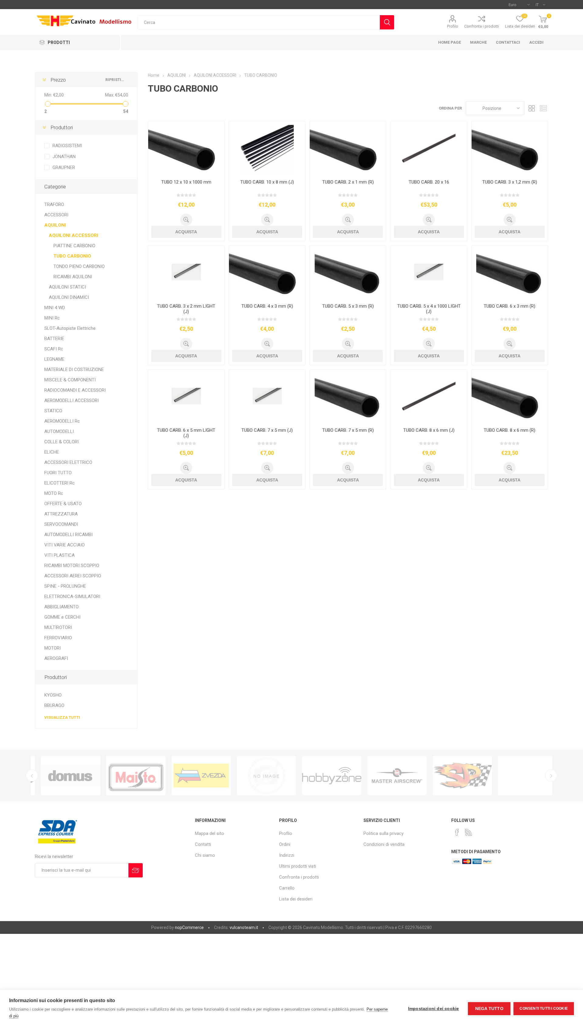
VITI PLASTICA (59, 555)
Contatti (203, 844)
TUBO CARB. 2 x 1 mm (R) (348, 182)
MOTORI (52, 648)
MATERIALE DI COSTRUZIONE (74, 369)
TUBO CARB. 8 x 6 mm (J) (429, 430)
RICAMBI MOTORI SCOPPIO (71, 565)
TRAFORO (54, 204)
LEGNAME (54, 359)
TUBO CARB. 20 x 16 (429, 182)
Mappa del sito (209, 833)
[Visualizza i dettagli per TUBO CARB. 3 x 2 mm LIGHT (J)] (186, 272)
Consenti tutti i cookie (544, 1008)
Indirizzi (286, 855)
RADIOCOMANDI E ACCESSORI (75, 390)
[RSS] (468, 832)
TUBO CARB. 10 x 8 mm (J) (267, 182)
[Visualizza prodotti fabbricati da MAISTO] (128, 775)
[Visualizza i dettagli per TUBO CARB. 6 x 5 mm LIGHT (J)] (186, 396)
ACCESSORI (56, 215)
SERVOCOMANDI (61, 524)
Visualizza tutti (62, 717)
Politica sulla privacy (383, 833)
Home (153, 75)
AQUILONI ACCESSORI (73, 235)
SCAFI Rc (53, 349)
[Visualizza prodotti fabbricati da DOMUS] (63, 775)
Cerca (387, 22)
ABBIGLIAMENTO (61, 607)
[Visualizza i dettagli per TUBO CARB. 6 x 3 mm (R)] (510, 272)
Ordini (284, 844)
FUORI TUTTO (58, 472)
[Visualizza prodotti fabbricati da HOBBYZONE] (324, 775)
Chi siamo (205, 855)
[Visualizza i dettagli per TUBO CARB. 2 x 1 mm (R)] (348, 148)
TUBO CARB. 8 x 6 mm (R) (509, 430)
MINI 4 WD (54, 307)
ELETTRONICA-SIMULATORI (72, 596)
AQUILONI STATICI (67, 287)
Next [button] (551, 775)
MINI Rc (52, 318)
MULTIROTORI (58, 627)
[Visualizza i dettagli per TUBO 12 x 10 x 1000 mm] (186, 148)
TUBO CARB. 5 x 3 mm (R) (348, 306)
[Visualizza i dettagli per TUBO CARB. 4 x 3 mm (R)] (267, 272)
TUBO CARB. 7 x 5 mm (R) (348, 430)
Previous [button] (32, 775)
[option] (63, 775)
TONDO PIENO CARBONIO (79, 266)
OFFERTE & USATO (63, 503)
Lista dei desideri (295, 899)
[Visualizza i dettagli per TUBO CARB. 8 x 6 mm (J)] (429, 396)
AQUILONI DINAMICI (69, 297)
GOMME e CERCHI (62, 617)
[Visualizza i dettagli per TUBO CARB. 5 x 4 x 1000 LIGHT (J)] (429, 272)
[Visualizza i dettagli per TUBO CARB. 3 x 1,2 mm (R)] (510, 148)
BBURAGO (54, 705)
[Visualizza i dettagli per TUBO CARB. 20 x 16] (429, 148)
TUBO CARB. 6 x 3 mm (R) (509, 306)
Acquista (186, 231)
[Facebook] (457, 832)
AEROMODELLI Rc (62, 421)
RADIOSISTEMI (67, 145)
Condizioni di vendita (383, 844)
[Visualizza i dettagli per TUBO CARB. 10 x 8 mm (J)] (267, 148)
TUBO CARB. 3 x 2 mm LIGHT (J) (186, 308)
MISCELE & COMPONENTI (70, 380)
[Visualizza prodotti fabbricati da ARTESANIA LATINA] (520, 775)
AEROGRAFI (56, 658)
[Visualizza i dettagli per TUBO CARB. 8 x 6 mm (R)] (510, 396)
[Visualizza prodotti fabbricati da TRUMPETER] (259, 775)
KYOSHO (53, 695)
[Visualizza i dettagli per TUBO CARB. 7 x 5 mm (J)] (267, 396)
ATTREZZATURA (61, 514)
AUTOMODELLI (59, 431)
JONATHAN (64, 156)
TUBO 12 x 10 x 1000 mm (186, 182)
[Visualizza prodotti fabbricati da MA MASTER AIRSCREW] (389, 775)
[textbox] (259, 22)
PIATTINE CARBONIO (74, 245)
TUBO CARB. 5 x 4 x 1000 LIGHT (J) (429, 308)
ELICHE (51, 452)
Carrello (287, 888)
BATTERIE (54, 338)
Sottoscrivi (135, 870)
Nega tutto (489, 1008)
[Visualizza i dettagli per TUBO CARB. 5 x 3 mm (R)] (348, 272)
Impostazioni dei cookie (433, 1008)
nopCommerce (189, 927)
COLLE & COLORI (61, 441)
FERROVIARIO (58, 637)
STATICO (53, 411)
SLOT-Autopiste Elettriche (70, 328)
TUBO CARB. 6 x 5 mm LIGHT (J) (186, 432)
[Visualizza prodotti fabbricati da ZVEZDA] (193, 775)
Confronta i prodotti (481, 26)
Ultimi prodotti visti (297, 866)
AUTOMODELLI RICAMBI (68, 534)
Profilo (452, 26)
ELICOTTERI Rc (59, 483)
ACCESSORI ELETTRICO (68, 462)
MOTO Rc (53, 493)
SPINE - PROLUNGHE (65, 586)
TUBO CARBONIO (72, 256)
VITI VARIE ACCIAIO (64, 545)
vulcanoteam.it (244, 927)
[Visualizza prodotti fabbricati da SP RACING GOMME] (455, 775)
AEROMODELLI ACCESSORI (71, 400)
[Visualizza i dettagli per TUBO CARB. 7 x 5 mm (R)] (348, 396)
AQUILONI (55, 225)
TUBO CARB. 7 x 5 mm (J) (267, 430)
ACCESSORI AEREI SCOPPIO (72, 576)
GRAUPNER (64, 167)
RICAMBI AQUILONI (72, 276)
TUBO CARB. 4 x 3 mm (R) (267, 306)
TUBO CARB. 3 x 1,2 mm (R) (509, 182)
